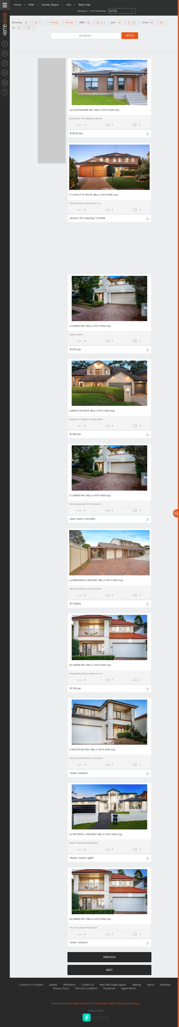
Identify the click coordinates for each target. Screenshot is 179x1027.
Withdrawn (69, 984)
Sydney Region (50, 4)
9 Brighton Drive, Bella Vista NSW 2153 (92, 410)
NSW (31, 4)
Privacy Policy (61, 988)
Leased (53, 984)
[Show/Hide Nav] (5, 5)
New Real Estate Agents (113, 984)
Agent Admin (128, 988)
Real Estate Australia (78, 1003)
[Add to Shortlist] (147, 133)
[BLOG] (5, 83)
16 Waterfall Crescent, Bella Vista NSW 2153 (95, 834)
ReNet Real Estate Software (110, 1003)
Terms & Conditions (86, 988)
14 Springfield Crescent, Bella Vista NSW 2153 (96, 580)
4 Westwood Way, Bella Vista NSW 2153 (92, 749)
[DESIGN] (5, 73)
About (150, 984)
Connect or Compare (31, 984)
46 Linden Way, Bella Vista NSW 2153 (90, 665)
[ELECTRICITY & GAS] (5, 93)
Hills (68, 4)
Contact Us (87, 984)
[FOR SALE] (5, 43)
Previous (109, 957)
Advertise (165, 984)
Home (17, 4)
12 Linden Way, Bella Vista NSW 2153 (90, 326)
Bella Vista (84, 4)
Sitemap (136, 984)
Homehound (5, 19)
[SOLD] (5, 63)
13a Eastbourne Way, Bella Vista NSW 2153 (94, 110)
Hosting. (135, 1003)
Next (109, 970)
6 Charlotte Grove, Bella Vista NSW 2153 (93, 194)
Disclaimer (109, 988)
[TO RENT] (5, 53)
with (81, 22)
